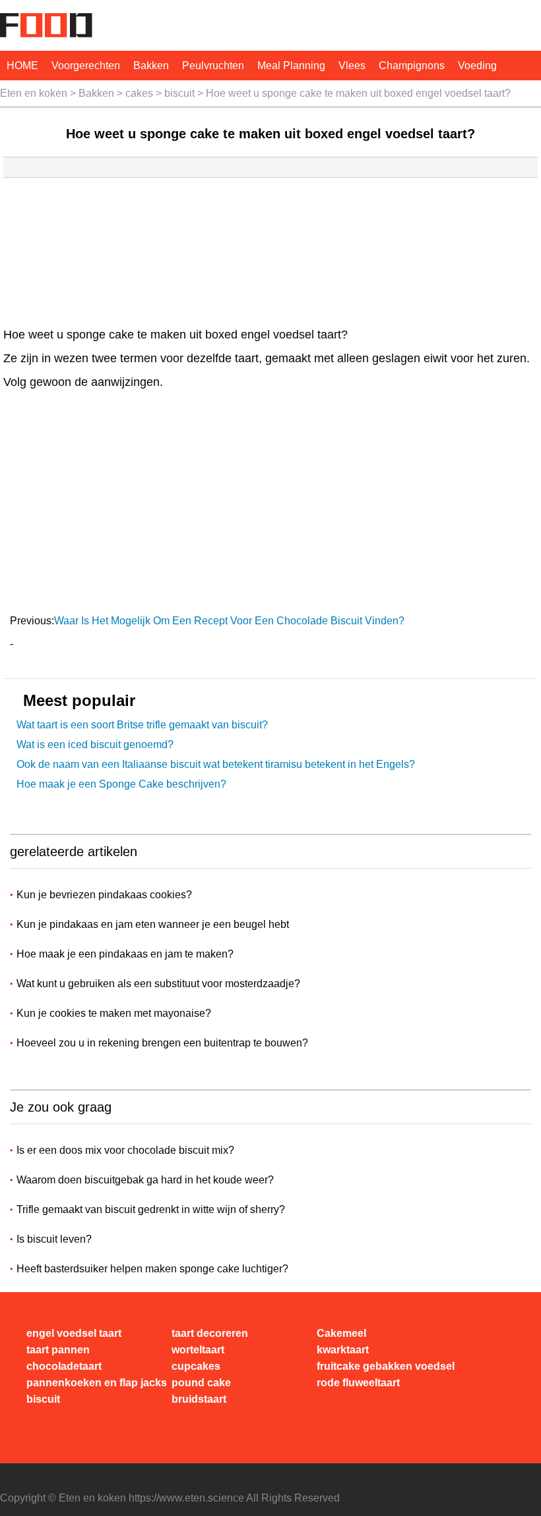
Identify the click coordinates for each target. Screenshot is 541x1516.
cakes (139, 93)
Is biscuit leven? (54, 1239)
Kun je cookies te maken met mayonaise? (115, 1013)
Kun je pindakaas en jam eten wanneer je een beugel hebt (154, 924)
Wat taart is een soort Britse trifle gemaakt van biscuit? (142, 724)
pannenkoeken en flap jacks (96, 1382)
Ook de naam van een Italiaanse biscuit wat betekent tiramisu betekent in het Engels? (215, 764)
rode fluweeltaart (358, 1382)
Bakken (151, 65)
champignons (412, 65)
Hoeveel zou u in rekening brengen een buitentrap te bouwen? (163, 1042)
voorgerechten (85, 65)
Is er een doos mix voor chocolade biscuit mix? (125, 1150)
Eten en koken (33, 93)
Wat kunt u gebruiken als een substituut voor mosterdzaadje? (159, 983)
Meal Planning (291, 65)
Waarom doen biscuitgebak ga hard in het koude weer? (145, 1179)
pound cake (201, 1382)
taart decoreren (210, 1333)
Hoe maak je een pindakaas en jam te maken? (126, 954)
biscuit (179, 93)
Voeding (477, 65)
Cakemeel (341, 1333)
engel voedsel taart (73, 1333)
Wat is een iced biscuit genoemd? (95, 744)
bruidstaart (199, 1399)
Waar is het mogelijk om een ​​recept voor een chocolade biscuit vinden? (230, 620)
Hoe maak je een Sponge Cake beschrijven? (121, 784)
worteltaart (198, 1349)
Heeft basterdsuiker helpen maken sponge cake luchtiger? (152, 1268)
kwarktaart (343, 1349)
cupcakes (196, 1366)
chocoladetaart (64, 1366)
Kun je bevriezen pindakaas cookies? (105, 894)
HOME (22, 65)
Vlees (352, 65)
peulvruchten (213, 65)
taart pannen (58, 1349)
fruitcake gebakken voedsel (386, 1366)
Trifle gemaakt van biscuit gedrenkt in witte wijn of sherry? (150, 1209)
